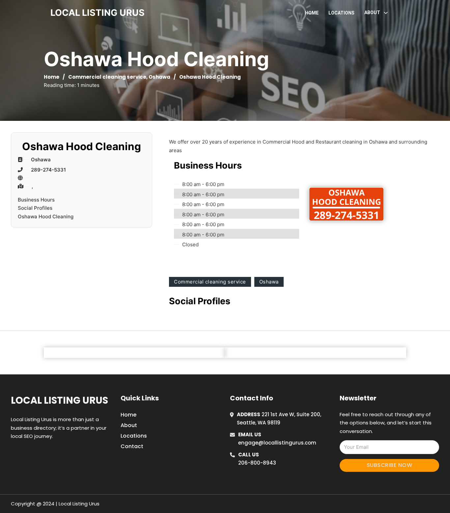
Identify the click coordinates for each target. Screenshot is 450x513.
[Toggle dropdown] (385, 13)
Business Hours (36, 200)
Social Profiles (35, 208)
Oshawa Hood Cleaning (45, 216)
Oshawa (159, 76)
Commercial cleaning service (107, 76)
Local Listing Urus (59, 400)
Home (312, 12)
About (129, 425)
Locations (341, 12)
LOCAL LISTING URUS (97, 12)
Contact (132, 446)
